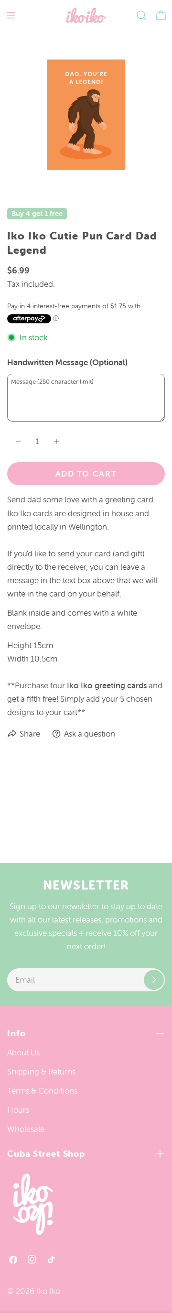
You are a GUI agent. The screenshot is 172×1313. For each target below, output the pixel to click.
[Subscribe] (154, 980)
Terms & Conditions (42, 1090)
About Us (23, 1052)
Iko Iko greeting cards (107, 685)
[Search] (141, 15)
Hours (18, 1110)
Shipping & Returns (41, 1071)
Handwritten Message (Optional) (67, 362)
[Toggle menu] (11, 15)
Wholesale (25, 1129)
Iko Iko (48, 1291)
